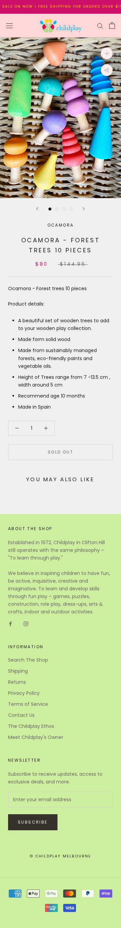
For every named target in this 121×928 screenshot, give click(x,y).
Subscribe (33, 822)
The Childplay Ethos (31, 726)
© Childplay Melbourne (60, 856)
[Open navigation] (9, 25)
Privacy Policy (24, 693)
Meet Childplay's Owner (35, 737)
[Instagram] (26, 623)
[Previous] (37, 208)
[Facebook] (10, 623)
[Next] (84, 208)
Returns (17, 682)
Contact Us (21, 715)
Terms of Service (28, 704)
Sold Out (60, 452)
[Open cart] (112, 25)
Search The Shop (28, 660)
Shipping (18, 671)
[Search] (100, 25)
